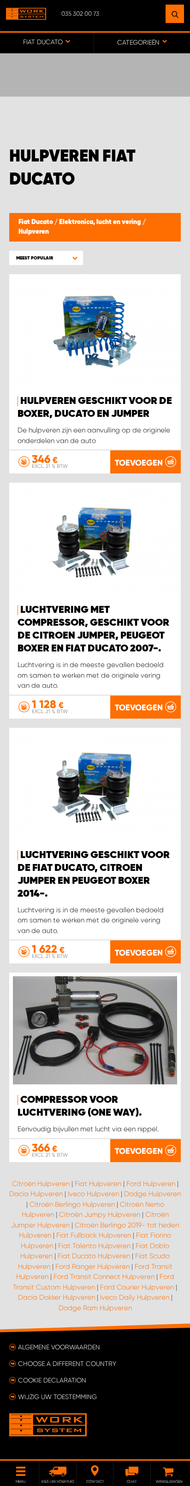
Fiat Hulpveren (98, 1184)
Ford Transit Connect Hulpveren (103, 1277)
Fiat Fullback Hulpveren (93, 1235)
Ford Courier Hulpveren (137, 1287)
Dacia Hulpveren (36, 1194)
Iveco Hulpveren (93, 1194)
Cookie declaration (52, 1380)
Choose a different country (67, 1363)
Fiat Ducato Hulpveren (94, 1256)
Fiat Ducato (36, 222)
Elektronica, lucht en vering (100, 222)
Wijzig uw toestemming (57, 1396)
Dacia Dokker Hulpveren (56, 1297)
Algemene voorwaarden (59, 1347)
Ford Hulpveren (150, 1184)
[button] (46, 258)
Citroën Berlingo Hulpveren (72, 1204)
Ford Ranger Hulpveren (92, 1266)
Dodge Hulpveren (152, 1194)
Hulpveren (33, 232)
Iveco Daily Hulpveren (134, 1297)
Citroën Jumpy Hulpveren (99, 1214)
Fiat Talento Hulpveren (94, 1246)
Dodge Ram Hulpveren (95, 1308)
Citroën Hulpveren (41, 1184)
